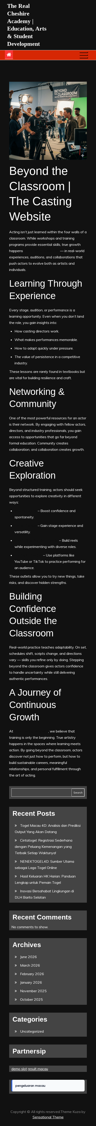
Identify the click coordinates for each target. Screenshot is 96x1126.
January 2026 (31, 982)
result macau (38, 1069)
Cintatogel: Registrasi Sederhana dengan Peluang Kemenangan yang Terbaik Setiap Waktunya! (43, 846)
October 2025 (31, 999)
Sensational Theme (48, 1117)
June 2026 (28, 956)
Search (78, 792)
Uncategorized (32, 1031)
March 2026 (30, 965)
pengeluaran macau (30, 1086)
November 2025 (33, 991)
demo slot (19, 1069)
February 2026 (32, 974)
